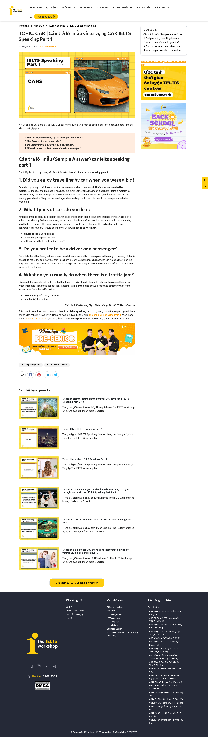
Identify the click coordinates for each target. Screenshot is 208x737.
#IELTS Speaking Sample (57, 365)
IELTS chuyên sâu (114, 614)
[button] (46, 16)
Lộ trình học (102, 7)
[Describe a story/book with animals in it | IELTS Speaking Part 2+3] (39, 528)
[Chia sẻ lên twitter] (55, 374)
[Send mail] (54, 666)
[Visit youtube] (46, 666)
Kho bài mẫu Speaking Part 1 (104, 315)
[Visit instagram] (38, 666)
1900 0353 (50, 676)
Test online (85, 7)
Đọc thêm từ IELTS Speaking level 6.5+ (77, 582)
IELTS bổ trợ (112, 625)
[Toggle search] (31, 16)
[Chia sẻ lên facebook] (30, 374)
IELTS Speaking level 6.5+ (84, 25)
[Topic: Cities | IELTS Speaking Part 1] (39, 437)
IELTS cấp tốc (113, 621)
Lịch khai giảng (143, 7)
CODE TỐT (132, 732)
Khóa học (67, 7)
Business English (114, 629)
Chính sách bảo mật (75, 610)
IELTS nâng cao (113, 618)
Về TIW (69, 607)
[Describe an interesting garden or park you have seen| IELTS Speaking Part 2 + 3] (39, 407)
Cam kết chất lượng (74, 614)
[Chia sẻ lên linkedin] (47, 374)
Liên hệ (69, 618)
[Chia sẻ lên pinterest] (38, 374)
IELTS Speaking (57, 25)
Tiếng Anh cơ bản (115, 607)
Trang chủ (36, 7)
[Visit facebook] (31, 666)
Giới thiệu (50, 7)
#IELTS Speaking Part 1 (30, 365)
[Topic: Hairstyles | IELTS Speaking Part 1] (39, 467)
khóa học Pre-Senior (35, 318)
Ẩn (157, 30)
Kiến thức (160, 7)
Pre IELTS (111, 610)
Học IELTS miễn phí (122, 7)
